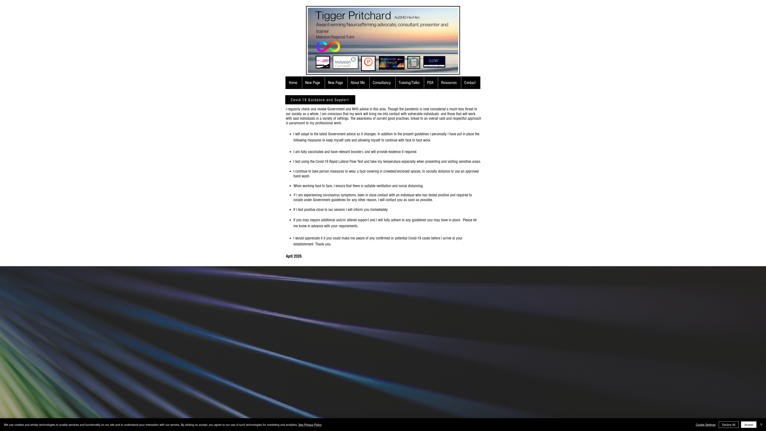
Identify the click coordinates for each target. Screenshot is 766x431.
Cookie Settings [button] (706, 425)
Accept (748, 425)
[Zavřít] (761, 424)
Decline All (728, 425)
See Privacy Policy (310, 425)
